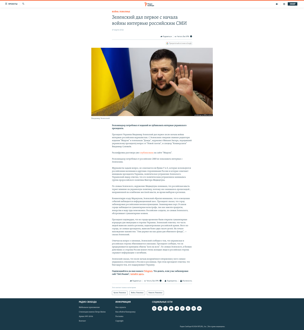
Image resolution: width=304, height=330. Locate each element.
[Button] (166, 36)
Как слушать (120, 307)
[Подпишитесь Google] (154, 308)
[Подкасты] (193, 308)
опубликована (147, 153)
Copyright (119, 321)
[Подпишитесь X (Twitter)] (165, 308)
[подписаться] (199, 308)
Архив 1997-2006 (86, 316)
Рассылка (119, 316)
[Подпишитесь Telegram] (177, 308)
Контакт (82, 321)
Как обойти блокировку (125, 312)
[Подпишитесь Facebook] (160, 308)
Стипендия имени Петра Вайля (92, 312)
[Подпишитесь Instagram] (182, 308)
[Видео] (277, 4)
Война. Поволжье (121, 12)
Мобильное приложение (89, 307)
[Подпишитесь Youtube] (171, 308)
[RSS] (188, 308)
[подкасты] (284, 4)
